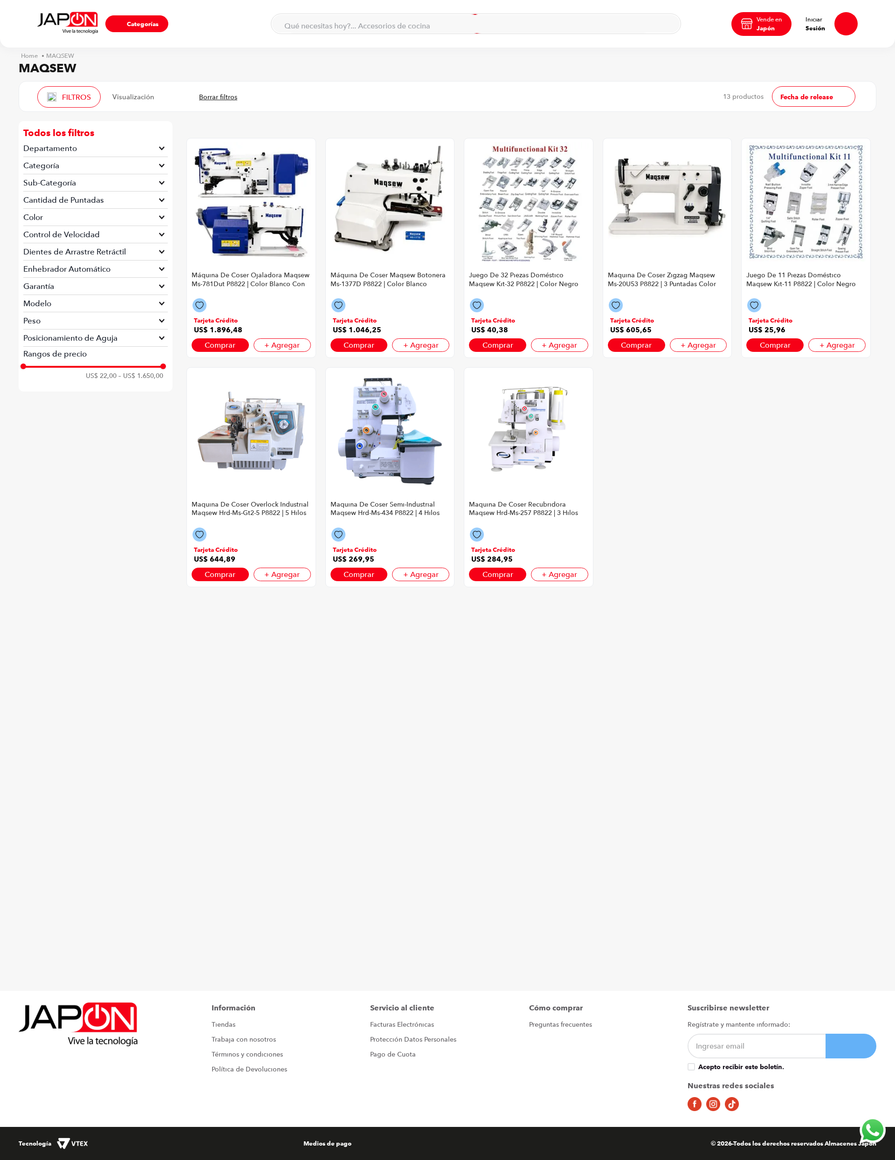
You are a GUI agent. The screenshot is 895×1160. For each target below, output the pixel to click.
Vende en (769, 19)
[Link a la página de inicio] (29, 55)
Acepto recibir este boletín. (741, 1067)
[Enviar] (851, 1046)
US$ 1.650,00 (140, 375)
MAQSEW (60, 55)
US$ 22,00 (101, 375)
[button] (137, 23)
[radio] (167, 96)
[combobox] (476, 24)
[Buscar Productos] (668, 24)
